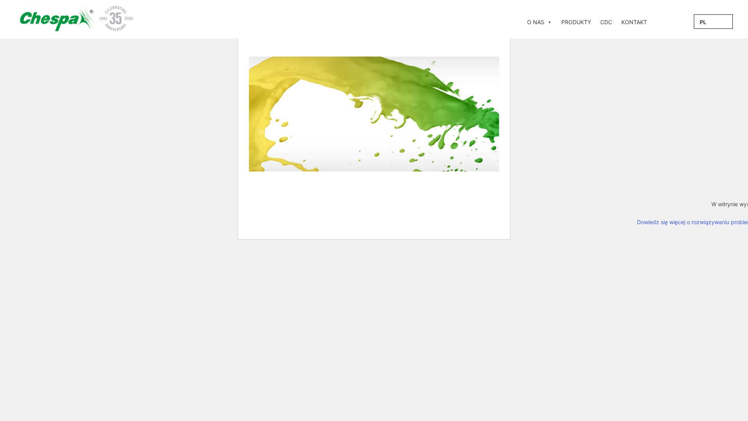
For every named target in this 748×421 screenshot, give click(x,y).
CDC (606, 22)
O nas (535, 22)
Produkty (576, 22)
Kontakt (634, 22)
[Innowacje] (656, 22)
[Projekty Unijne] (665, 22)
